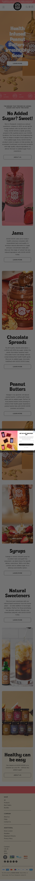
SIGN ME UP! (26, 444)
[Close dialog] (34, 431)
